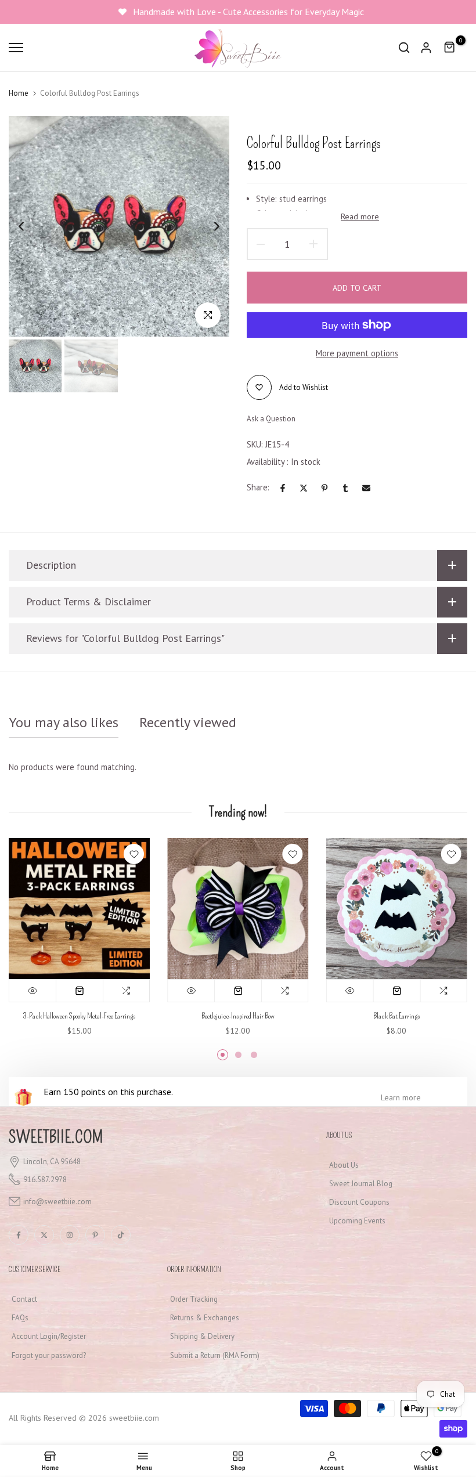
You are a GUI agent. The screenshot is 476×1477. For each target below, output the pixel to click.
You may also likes (63, 722)
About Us (344, 1165)
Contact (24, 1299)
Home (18, 93)
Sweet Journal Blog (360, 1184)
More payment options (357, 353)
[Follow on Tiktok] (121, 1235)
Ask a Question (271, 419)
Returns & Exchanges (204, 1318)
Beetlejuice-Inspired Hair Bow (238, 1016)
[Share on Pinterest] (324, 488)
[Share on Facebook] (282, 488)
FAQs (20, 1318)
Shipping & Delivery (202, 1336)
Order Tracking (194, 1299)
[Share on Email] (366, 488)
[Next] (207, 226)
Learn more (401, 1097)
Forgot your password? (49, 1355)
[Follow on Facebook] (18, 1235)
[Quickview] (32, 991)
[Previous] (30, 226)
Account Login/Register (49, 1336)
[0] (449, 47)
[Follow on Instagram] (70, 1235)
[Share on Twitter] (303, 488)
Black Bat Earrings (396, 1016)
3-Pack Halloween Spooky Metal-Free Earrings (79, 1016)
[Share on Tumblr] (345, 488)
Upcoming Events (357, 1221)
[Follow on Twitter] (44, 1235)
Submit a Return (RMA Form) (214, 1355)
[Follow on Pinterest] (95, 1235)
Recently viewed (187, 722)
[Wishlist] (134, 854)
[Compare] (126, 991)
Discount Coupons (359, 1202)
